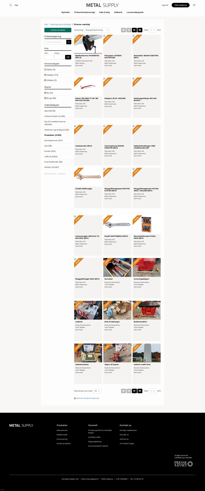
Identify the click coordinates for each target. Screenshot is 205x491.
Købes (50, 69)
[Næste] (134, 30)
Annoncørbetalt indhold (98, 446)
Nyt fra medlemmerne (55, 123)
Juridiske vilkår (94, 437)
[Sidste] (139, 30)
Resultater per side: (83, 391)
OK (68, 57)
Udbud (51, 156)
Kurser (50, 151)
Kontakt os (124, 435)
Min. (46, 53)
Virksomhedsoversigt (84, 12)
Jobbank (118, 12)
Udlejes (51, 80)
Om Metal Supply (127, 443)
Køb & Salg (104, 12)
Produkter (52, 135)
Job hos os (124, 439)
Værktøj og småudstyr (60, 24)
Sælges (52, 75)
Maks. (57, 53)
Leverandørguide (135, 12)
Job (48, 146)
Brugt (51, 98)
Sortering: (79, 30)
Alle (46, 24)
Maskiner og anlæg (56, 130)
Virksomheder (54, 116)
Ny (49, 93)
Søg (16, 5)
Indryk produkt (58, 30)
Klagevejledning (95, 442)
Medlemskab (62, 435)
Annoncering (62, 439)
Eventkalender (53, 162)
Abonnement (62, 430)
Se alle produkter (64, 443)
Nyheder (65, 12)
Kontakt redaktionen (128, 430)
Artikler (51, 167)
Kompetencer (53, 140)
